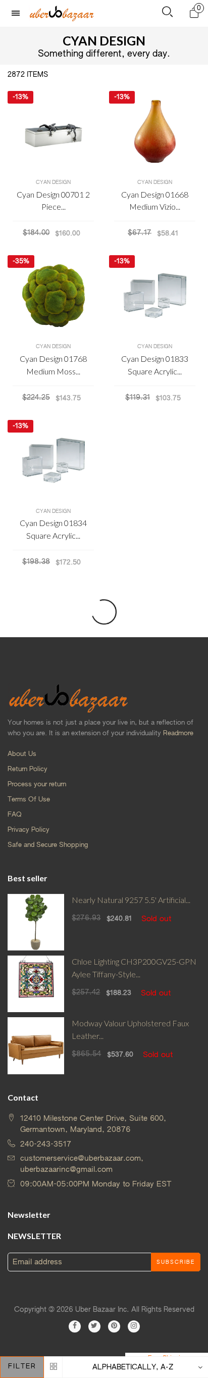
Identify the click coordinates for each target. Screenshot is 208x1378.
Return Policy (27, 769)
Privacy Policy (28, 830)
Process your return (37, 784)
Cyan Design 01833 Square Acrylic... (154, 365)
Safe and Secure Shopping (48, 845)
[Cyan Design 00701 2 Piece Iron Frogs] (53, 131)
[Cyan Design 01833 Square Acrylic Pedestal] (154, 295)
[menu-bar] (18, 13)
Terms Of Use (29, 799)
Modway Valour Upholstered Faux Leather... (130, 1029)
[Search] (167, 14)
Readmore (178, 733)
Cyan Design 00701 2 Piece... (53, 200)
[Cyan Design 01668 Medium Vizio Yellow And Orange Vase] (154, 131)
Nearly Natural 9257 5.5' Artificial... (131, 900)
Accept (170, 1365)
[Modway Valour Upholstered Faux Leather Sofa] (36, 1045)
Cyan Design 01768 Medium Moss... (53, 365)
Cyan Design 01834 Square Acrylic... (53, 529)
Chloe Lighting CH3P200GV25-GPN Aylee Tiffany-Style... (134, 968)
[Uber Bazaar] (61, 13)
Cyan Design (53, 182)
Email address (37, 1262)
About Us (22, 754)
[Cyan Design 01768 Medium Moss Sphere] (53, 295)
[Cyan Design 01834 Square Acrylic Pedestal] (53, 460)
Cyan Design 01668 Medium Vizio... (154, 200)
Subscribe (176, 1262)
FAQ (15, 815)
